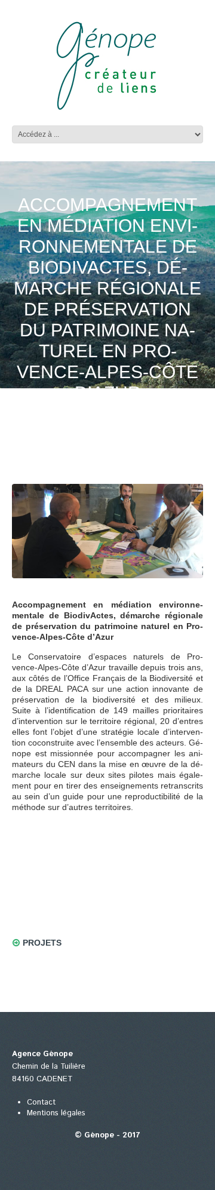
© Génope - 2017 (107, 1135)
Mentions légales (56, 1113)
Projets (42, 942)
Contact (41, 1102)
